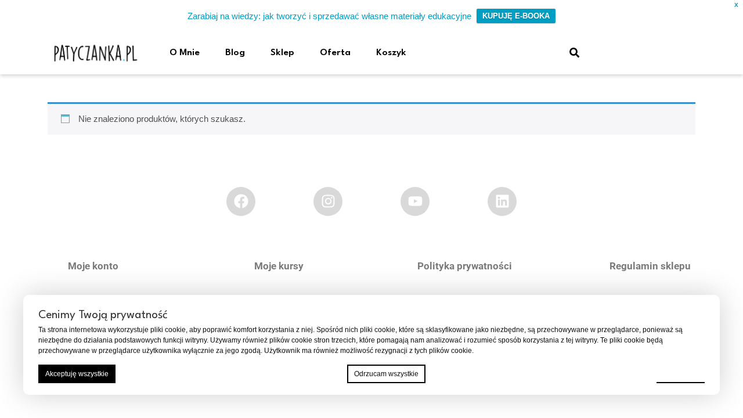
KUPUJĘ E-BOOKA (516, 16)
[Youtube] (415, 201)
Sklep (282, 52)
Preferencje (680, 373)
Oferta (335, 52)
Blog (235, 52)
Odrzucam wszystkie (386, 374)
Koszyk (391, 52)
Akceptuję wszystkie (77, 374)
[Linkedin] (502, 201)
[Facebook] (240, 201)
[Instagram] (327, 201)
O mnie (184, 52)
